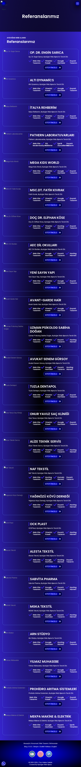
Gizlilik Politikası (45, 747)
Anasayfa (27, 743)
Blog (25, 747)
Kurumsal (34, 743)
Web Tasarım (43, 743)
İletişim (36, 747)
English (54, 747)
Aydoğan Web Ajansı (44, 765)
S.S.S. (30, 747)
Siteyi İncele (51, 67)
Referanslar (54, 743)
